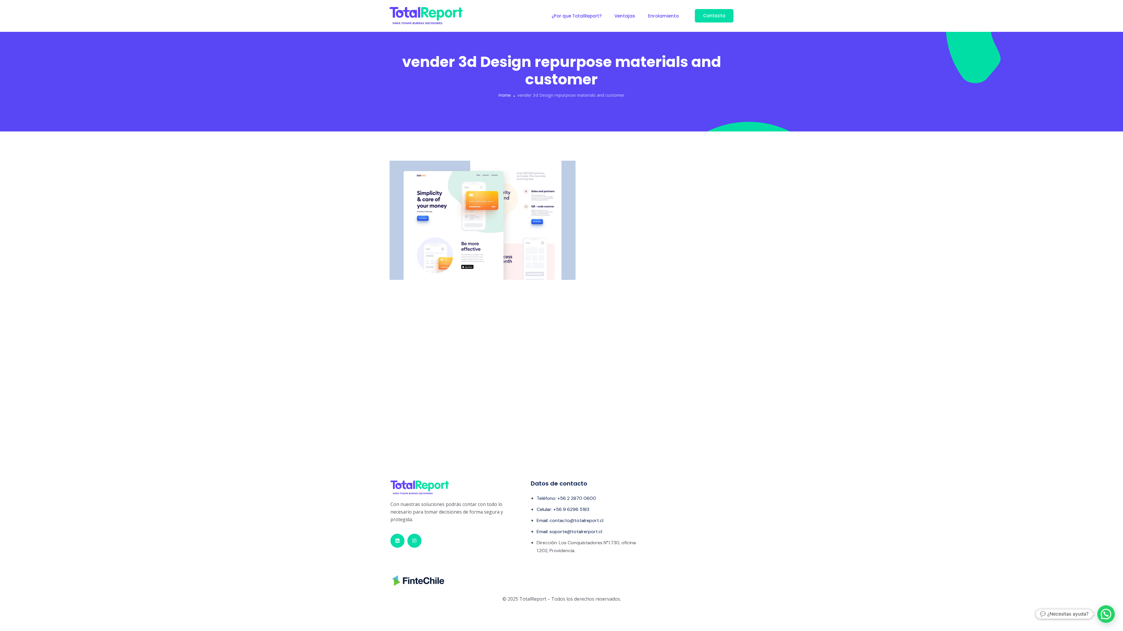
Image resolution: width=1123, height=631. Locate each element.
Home (504, 95)
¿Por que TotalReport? (577, 16)
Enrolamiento (663, 16)
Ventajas (624, 16)
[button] (1106, 614)
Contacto (714, 16)
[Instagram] (414, 541)
